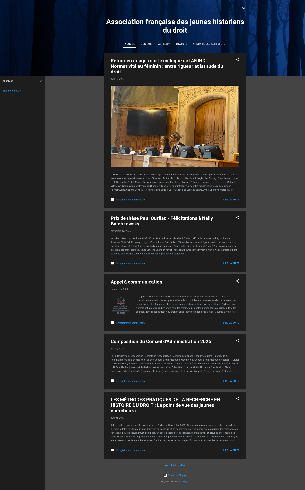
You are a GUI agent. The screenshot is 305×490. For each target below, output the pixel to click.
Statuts (181, 44)
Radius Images (183, 482)
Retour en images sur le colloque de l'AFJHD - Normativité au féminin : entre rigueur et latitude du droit (167, 66)
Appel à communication (136, 282)
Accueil (130, 44)
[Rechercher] (244, 9)
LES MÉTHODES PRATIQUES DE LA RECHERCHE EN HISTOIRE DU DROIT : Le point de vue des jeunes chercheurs (165, 405)
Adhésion (164, 44)
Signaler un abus (12, 90)
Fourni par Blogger (177, 475)
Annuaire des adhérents (209, 44)
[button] (237, 60)
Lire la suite (231, 199)
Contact (146, 44)
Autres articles (175, 465)
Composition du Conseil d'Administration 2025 (161, 341)
